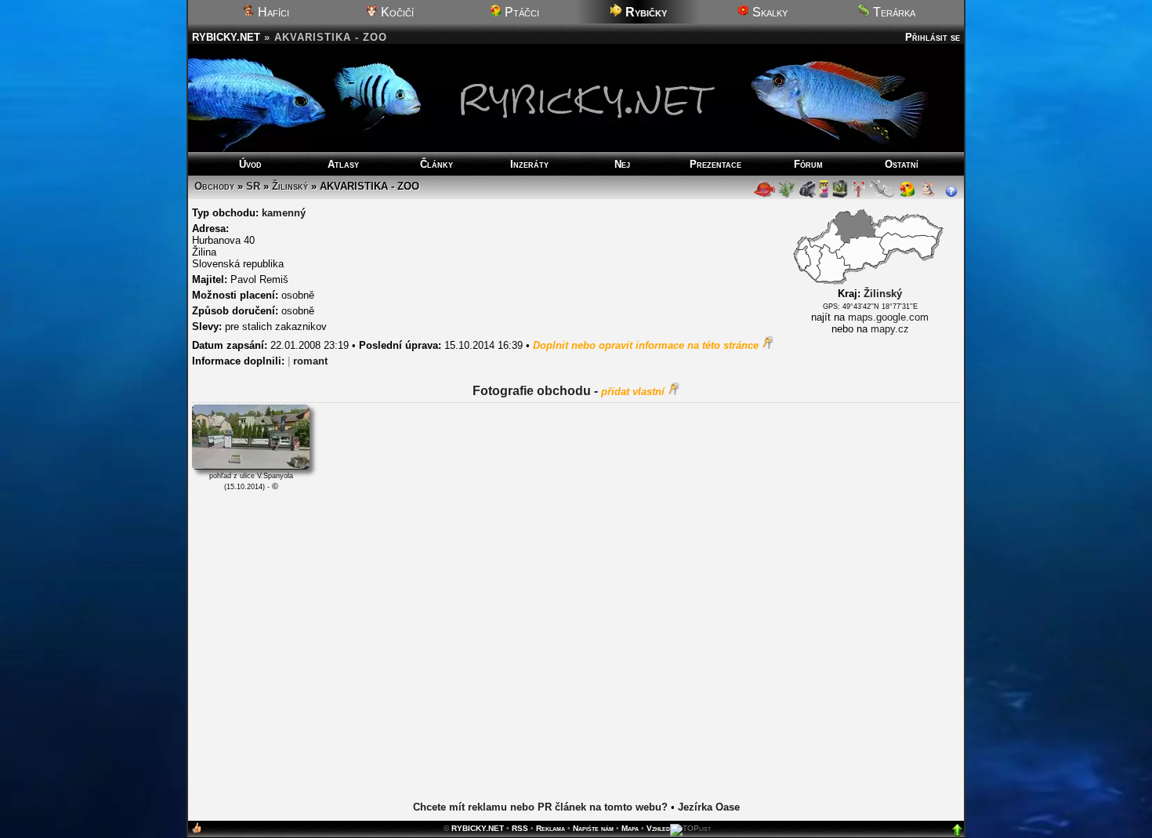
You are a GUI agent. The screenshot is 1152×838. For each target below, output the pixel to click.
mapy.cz (890, 329)
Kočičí (396, 12)
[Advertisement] (576, 644)
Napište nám (593, 828)
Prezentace (715, 164)
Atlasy (343, 164)
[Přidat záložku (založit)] (196, 831)
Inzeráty (529, 164)
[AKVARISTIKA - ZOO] (251, 466)
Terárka (892, 12)
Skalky (768, 12)
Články (436, 164)
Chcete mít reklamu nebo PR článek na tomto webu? (540, 807)
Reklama (550, 828)
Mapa (630, 828)
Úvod (250, 164)
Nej (622, 164)
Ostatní (901, 164)
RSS (520, 828)
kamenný (284, 213)
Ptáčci (520, 12)
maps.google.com (888, 317)
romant (310, 361)
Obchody (214, 186)
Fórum (808, 164)
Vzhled (658, 828)
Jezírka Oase (709, 807)
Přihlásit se (932, 37)
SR (253, 186)
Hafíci (272, 12)
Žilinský (290, 186)
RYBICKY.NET (226, 37)
